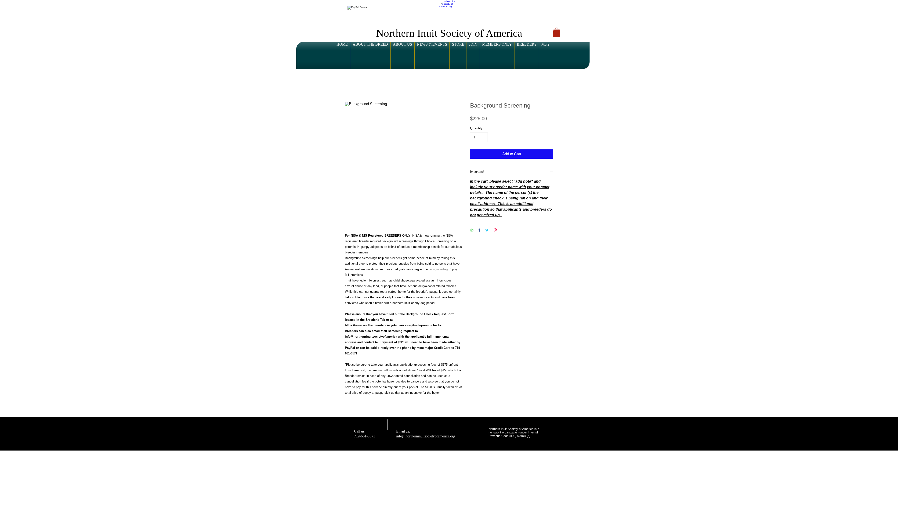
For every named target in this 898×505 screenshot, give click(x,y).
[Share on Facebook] (479, 230)
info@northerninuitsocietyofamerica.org (425, 436)
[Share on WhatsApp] (472, 230)
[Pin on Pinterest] (495, 230)
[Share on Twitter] (487, 230)
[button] (358, 8)
